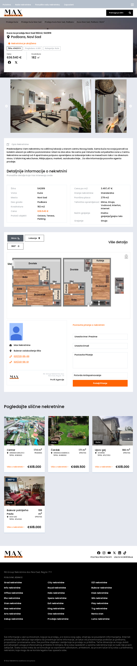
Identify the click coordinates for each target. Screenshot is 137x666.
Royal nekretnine (57, 587)
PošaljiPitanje (100, 383)
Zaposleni (69, 4)
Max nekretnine (12, 608)
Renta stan (97, 613)
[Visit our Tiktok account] (124, 552)
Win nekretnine (99, 598)
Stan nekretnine (12, 603)
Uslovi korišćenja (123, 557)
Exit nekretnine (56, 603)
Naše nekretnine (23, 4)
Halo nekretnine (56, 592)
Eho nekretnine (12, 598)
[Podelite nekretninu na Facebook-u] (10, 62)
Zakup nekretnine (13, 618)
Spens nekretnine (57, 598)
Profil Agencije (57, 379)
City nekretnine (56, 582)
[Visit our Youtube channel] (109, 552)
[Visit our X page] (114, 552)
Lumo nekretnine (100, 618)
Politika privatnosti (101, 557)
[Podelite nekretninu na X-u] (16, 62)
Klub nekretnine (99, 592)
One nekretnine (56, 613)
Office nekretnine (13, 592)
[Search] (130, 13)
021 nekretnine (99, 582)
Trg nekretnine (99, 608)
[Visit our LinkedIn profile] (119, 552)
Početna (7, 4)
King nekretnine (56, 608)
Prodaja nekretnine (58, 618)
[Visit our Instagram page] (104, 552)
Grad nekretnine (13, 582)
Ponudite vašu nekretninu (47, 4)
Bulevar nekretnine (101, 587)
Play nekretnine (99, 603)
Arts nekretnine (12, 613)
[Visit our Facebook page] (98, 552)
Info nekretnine (12, 587)
